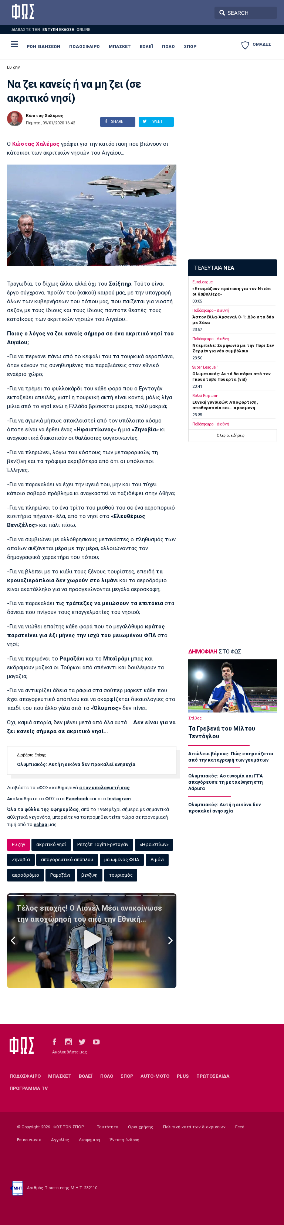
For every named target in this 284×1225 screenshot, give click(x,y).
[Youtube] (96, 1041)
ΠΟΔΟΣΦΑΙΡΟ (84, 46)
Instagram (119, 798)
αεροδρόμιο (25, 875)
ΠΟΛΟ (168, 46)
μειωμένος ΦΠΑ (121, 859)
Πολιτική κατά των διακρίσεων (194, 1126)
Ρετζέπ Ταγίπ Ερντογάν (102, 844)
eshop (40, 824)
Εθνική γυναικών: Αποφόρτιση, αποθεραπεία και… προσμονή (225, 405)
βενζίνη (89, 875)
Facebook (77, 798)
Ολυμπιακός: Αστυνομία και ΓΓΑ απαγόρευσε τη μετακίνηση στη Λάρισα (225, 782)
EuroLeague (202, 282)
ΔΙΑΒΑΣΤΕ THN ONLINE (50, 29)
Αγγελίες (60, 1139)
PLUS (183, 1076)
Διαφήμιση (89, 1139)
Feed (239, 1126)
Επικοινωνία (29, 1139)
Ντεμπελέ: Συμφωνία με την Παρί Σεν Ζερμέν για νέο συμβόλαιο (233, 348)
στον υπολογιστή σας (104, 787)
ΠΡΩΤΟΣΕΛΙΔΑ (213, 1076)
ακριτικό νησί (51, 844)
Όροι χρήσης (140, 1126)
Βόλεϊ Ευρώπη (205, 395)
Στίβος (195, 718)
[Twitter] (82, 1041)
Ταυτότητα (107, 1126)
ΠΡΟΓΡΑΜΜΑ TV (29, 1088)
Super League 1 (205, 367)
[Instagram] (68, 1041)
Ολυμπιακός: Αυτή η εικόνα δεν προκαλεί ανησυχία (76, 764)
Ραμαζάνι (60, 875)
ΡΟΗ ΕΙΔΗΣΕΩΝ (43, 46)
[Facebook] (54, 1041)
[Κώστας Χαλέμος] (15, 119)
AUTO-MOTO (155, 1076)
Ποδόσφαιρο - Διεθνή (210, 310)
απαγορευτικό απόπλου (67, 859)
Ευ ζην (13, 67)
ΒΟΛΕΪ (146, 46)
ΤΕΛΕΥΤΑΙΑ (214, 268)
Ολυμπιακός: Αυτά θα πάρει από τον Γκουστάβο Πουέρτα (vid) (231, 376)
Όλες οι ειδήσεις (230, 435)
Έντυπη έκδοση (124, 1139)
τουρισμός (121, 875)
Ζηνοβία (21, 859)
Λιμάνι (157, 859)
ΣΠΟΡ (190, 46)
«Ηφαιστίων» (154, 844)
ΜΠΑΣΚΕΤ (120, 46)
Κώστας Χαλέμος (44, 116)
